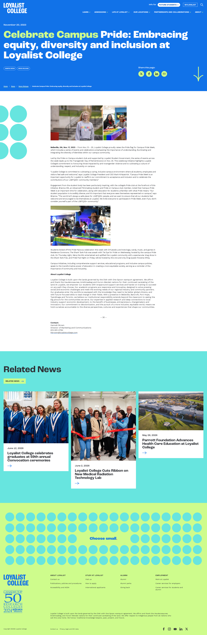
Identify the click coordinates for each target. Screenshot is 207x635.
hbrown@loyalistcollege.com (64, 332)
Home (6, 86)
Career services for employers (167, 583)
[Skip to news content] (198, 74)
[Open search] (201, 4)
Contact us (54, 579)
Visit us (88, 579)
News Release (23, 68)
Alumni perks (125, 583)
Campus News (10, 68)
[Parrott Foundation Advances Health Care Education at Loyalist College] (170, 410)
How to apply (90, 583)
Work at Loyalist (162, 579)
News (13, 86)
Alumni (123, 579)
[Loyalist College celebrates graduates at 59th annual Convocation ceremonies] (36, 417)
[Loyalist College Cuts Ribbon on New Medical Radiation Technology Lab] (103, 426)
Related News (12, 381)
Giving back (125, 587)
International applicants (95, 587)
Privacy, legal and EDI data (69, 629)
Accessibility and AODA (59, 587)
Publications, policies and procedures (65, 583)
